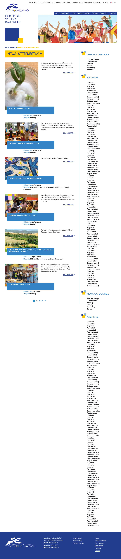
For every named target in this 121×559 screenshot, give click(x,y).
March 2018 (91, 279)
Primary (95, 13)
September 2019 (93, 244)
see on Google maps (51, 542)
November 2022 (93, 167)
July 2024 (90, 128)
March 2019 (91, 256)
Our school (65, 13)
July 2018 (90, 271)
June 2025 (90, 105)
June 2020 (91, 225)
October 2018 (92, 267)
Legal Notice (77, 538)
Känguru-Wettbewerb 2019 (19, 285)
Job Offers (66, 2)
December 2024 (93, 117)
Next (41, 301)
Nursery (86, 13)
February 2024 (92, 138)
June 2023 (90, 153)
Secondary (104, 13)
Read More (68, 73)
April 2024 (91, 134)
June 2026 (91, 84)
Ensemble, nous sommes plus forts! (23, 215)
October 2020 (92, 217)
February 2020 (92, 234)
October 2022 (92, 169)
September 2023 (93, 148)
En (114, 2)
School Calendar (100, 541)
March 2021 (91, 207)
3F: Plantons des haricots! (19, 108)
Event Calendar (40, 2)
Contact (113, 13)
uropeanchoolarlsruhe (13, 19)
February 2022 (92, 186)
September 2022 (93, 171)
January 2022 (92, 188)
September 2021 (93, 196)
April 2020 (91, 229)
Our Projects (99, 543)
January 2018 (92, 283)
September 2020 (93, 219)
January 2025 (92, 115)
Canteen (98, 548)
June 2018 (90, 273)
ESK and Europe (36, 187)
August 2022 (92, 173)
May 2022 (90, 180)
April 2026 (91, 88)
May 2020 (90, 227)
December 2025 (93, 97)
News (31, 2)
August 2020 (92, 221)
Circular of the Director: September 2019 (25, 178)
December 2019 (93, 238)
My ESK (105, 2)
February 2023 (92, 161)
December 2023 (93, 142)
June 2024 (91, 130)
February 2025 (92, 113)
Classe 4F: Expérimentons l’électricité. (24, 143)
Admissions (77, 13)
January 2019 (92, 261)
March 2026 (91, 90)
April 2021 (90, 205)
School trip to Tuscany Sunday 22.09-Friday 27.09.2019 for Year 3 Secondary (31, 251)
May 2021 (90, 202)
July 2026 (90, 82)
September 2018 (93, 269)
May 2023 (90, 155)
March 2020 (91, 232)
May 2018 (90, 275)
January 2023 (92, 163)
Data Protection (85, 2)
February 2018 (92, 281)
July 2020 (90, 223)
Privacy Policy (77, 541)
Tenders (75, 2)
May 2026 (90, 86)
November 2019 (93, 240)
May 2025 (90, 107)
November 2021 (93, 192)
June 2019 (90, 250)
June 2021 (90, 200)
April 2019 (91, 254)
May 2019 (90, 252)
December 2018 (93, 263)
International (49, 187)
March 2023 (91, 159)
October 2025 (92, 101)
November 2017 (93, 286)
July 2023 (90, 151)
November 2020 (93, 215)
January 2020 (92, 236)
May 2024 (90, 132)
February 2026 (92, 92)
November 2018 (93, 265)
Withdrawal (97, 2)
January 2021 (92, 211)
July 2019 (90, 248)
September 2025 (93, 103)
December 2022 (93, 165)
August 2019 (92, 246)
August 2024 (92, 126)
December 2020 (93, 213)
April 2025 (91, 109)
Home (57, 13)
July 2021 (90, 198)
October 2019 (92, 242)
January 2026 (92, 95)
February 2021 (92, 209)
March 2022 (91, 184)
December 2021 (93, 190)
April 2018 (91, 277)
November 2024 (93, 119)
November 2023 (93, 144)
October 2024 (92, 122)
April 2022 (91, 182)
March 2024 (91, 136)
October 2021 (92, 194)
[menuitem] (31, 2)
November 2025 (93, 99)
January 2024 (92, 140)
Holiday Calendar (54, 2)
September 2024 (93, 124)
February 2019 (92, 259)
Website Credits (78, 543)
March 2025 (91, 111)
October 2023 (92, 146)
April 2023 (91, 157)
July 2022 (90, 175)
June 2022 (90, 178)
